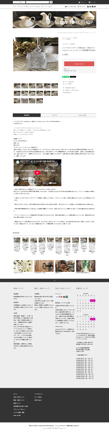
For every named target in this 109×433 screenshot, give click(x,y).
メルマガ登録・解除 (71, 6)
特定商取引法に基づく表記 (70, 70)
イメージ (54, 115)
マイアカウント (38, 394)
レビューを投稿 (67, 83)
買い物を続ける (67, 92)
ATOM (19, 415)
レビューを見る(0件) (69, 81)
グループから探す (36, 6)
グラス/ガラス (68, 37)
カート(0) (92, 2)
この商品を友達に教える (69, 87)
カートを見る (38, 397)
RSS (15, 415)
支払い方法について (19, 397)
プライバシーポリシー (20, 409)
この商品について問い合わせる (71, 90)
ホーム (14, 6)
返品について (67, 68)
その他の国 (75, 37)
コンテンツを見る (47, 6)
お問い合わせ (82, 6)
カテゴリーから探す (24, 6)
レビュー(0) (82, 115)
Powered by (45, 428)
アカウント (83, 2)
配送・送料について (19, 400)
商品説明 (26, 115)
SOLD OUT (79, 64)
